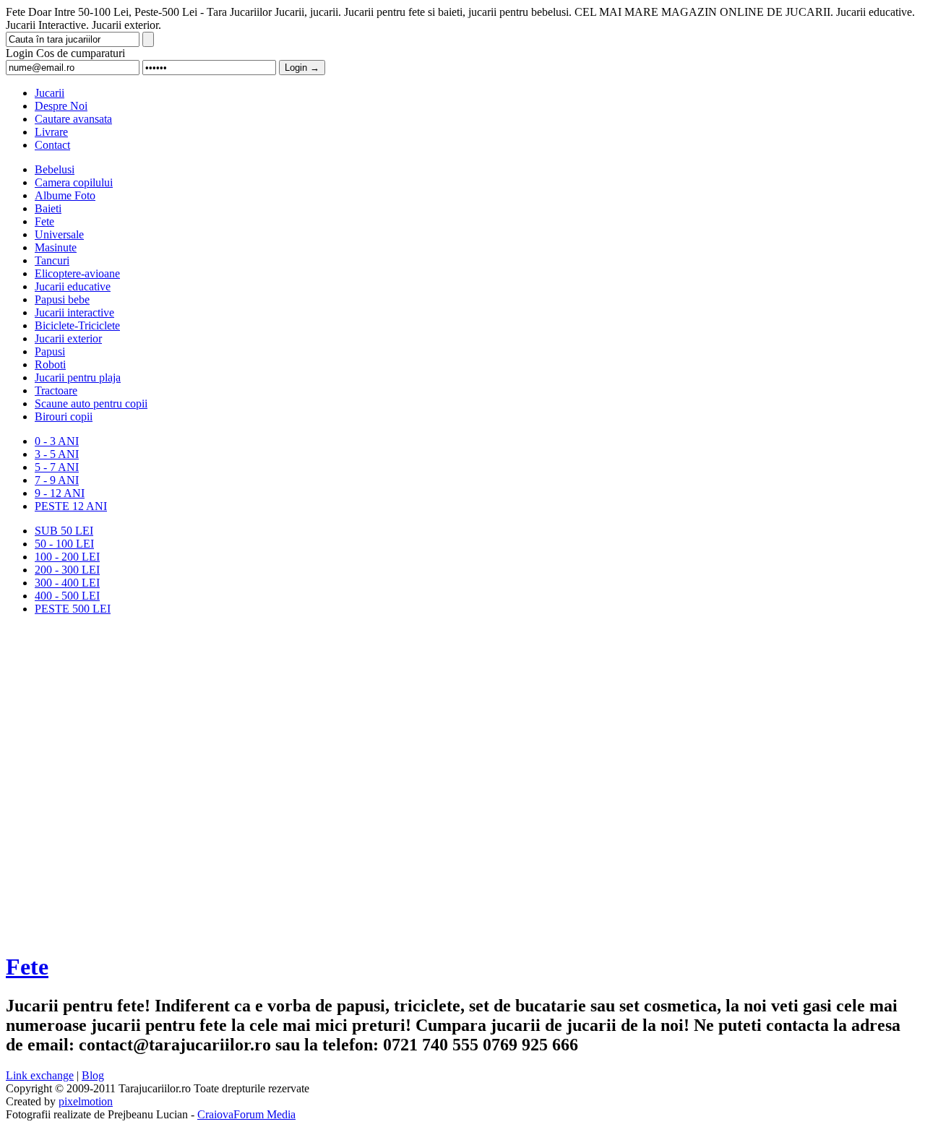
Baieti (48, 208)
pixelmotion (86, 1101)
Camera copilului (74, 182)
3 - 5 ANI (57, 454)
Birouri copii (63, 416)
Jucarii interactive (74, 312)
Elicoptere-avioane (77, 273)
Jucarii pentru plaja (78, 377)
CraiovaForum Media (246, 1114)
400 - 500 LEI (67, 596)
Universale (59, 234)
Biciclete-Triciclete (77, 325)
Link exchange (40, 1075)
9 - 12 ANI (60, 493)
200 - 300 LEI (67, 570)
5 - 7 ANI (57, 467)
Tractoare (56, 390)
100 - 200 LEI (67, 556)
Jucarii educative (73, 286)
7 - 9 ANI (57, 480)
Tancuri (52, 260)
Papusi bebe (62, 299)
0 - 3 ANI (57, 441)
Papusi (50, 351)
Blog (93, 1075)
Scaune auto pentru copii (91, 403)
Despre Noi (61, 106)
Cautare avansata (73, 119)
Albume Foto (65, 195)
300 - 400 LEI (67, 583)
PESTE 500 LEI (73, 609)
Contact (52, 145)
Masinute (56, 247)
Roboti (50, 364)
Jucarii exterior (68, 338)
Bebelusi (54, 169)
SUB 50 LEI (64, 530)
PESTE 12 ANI (71, 506)
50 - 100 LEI (64, 543)
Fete (44, 221)
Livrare (51, 132)
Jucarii (49, 93)
